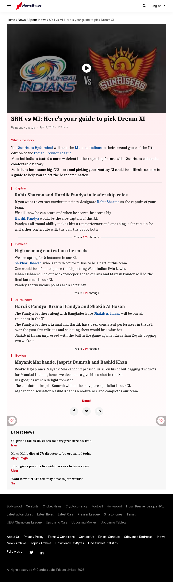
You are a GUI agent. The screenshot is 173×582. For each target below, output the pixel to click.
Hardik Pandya (27, 218)
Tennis (131, 514)
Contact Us (86, 536)
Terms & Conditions (61, 536)
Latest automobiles (20, 514)
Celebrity (32, 506)
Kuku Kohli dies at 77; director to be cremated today (51, 453)
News (22, 20)
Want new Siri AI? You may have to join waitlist (47, 479)
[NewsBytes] (29, 6)
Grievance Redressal (138, 536)
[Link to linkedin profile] (41, 552)
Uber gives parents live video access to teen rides (50, 466)
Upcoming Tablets (113, 522)
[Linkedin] (99, 411)
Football (97, 506)
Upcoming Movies (84, 522)
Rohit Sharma (108, 202)
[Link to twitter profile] (31, 552)
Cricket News (52, 506)
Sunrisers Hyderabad (35, 148)
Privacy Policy (33, 536)
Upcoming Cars (56, 522)
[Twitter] (86, 411)
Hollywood (114, 506)
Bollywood (14, 506)
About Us (13, 536)
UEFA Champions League (24, 522)
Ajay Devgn (19, 458)
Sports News (37, 20)
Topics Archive (40, 543)
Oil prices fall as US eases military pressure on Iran (51, 441)
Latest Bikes (45, 514)
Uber (14, 470)
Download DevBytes (69, 543)
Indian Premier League (52, 153)
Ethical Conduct (109, 536)
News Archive (16, 543)
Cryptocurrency (77, 506)
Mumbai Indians (88, 148)
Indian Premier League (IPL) (145, 506)
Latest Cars (65, 514)
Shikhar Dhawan (28, 263)
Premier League (89, 514)
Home (11, 20)
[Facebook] (74, 411)
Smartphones (113, 514)
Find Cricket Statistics (103, 543)
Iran (14, 445)
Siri (13, 483)
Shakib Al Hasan (107, 313)
